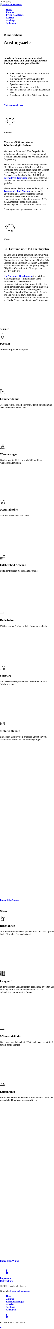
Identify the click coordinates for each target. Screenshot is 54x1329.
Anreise (10, 1304)
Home (9, 1296)
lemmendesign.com (20, 1291)
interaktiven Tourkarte (15, 178)
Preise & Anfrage (15, 1301)
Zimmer (10, 1299)
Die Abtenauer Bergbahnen (18, 276)
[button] (14, 105)
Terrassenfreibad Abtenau (17, 191)
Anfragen (11, 1309)
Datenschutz (6, 1281)
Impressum (5, 1278)
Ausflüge (10, 1307)
